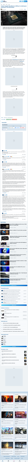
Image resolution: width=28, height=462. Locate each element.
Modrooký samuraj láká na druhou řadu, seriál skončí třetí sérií (20, 403)
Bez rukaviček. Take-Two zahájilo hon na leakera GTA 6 (20, 407)
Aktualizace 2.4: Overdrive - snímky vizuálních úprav (20, 438)
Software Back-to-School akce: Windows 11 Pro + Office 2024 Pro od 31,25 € (20, 451)
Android (21, 59)
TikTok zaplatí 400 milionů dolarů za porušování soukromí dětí (7, 419)
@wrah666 (4, 170)
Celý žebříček (14, 346)
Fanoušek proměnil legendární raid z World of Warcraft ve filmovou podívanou (7, 454)
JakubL (4, 213)
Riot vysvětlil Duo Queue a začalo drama (6, 434)
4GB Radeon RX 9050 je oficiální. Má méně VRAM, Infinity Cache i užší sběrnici (18, 237)
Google (9, 4)
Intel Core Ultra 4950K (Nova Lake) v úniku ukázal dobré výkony (18, 249)
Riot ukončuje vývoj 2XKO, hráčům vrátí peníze (6, 438)
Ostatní (6, 4)
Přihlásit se (25, 1)
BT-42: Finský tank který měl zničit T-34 (19, 434)
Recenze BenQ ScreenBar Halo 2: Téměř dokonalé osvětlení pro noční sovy (18, 273)
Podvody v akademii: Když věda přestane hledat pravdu (7, 421)
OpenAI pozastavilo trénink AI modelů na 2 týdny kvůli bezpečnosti (18, 261)
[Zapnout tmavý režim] (22, 1)
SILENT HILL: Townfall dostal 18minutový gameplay (20, 423)
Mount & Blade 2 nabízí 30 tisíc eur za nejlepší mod (6, 451)
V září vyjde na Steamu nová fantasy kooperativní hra (5, 449)
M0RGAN (5, 150)
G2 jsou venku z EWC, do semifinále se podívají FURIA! (7, 407)
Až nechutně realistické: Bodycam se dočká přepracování (20, 421)
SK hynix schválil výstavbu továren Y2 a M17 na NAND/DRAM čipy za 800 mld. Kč (18, 255)
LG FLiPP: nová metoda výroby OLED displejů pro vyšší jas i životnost (18, 243)
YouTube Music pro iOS (15, 59)
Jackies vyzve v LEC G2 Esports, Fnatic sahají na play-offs (7, 436)
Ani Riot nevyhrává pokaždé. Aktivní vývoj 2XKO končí (20, 405)
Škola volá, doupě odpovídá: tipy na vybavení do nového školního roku (20, 454)
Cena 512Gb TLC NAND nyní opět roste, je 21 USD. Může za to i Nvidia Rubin (18, 225)
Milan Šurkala (4, 9)
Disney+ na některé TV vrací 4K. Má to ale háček (18, 230)
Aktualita (4, 4)
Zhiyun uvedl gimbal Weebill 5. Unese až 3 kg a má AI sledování (20, 449)
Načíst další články (14, 285)
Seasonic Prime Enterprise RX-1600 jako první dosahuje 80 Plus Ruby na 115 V (18, 279)
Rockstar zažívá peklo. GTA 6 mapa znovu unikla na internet (7, 405)
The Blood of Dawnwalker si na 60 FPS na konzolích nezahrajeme (6, 403)
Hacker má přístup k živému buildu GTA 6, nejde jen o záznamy (20, 419)
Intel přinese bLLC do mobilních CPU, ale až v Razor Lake (17, 267)
